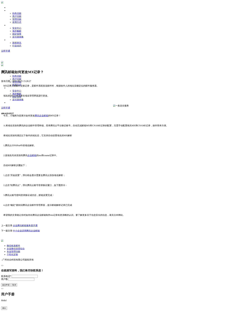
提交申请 (6, 285)
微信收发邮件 (13, 245)
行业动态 (16, 46)
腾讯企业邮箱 (41, 115)
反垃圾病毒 (18, 37)
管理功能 (16, 19)
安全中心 (16, 28)
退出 (4, 308)
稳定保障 (16, 34)
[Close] (2, 265)
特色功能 (16, 13)
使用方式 (16, 22)
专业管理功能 (13, 251)
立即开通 (5, 51)
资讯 (9, 40)
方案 (9, 25)
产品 (9, 10)
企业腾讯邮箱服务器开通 (25, 225)
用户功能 (16, 16)
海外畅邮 (16, 31)
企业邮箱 (31, 155)
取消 (14, 285)
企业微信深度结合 (16, 248)
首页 (9, 7)
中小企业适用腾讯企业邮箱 (26, 231)
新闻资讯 (16, 43)
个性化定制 (12, 254)
